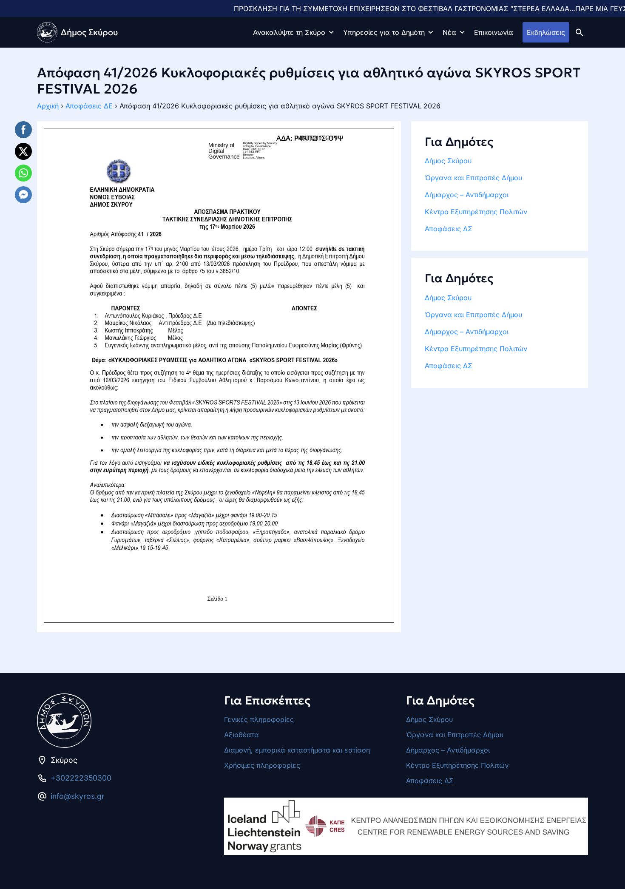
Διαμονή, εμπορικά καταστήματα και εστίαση (297, 750)
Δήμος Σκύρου (448, 160)
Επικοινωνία (493, 32)
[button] (579, 31)
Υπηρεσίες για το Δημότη (384, 32)
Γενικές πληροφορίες (259, 719)
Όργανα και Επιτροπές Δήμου (473, 177)
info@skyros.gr (78, 796)
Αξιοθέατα (241, 734)
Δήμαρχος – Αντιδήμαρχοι (467, 194)
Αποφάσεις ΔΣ (448, 228)
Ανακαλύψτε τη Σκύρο (289, 32)
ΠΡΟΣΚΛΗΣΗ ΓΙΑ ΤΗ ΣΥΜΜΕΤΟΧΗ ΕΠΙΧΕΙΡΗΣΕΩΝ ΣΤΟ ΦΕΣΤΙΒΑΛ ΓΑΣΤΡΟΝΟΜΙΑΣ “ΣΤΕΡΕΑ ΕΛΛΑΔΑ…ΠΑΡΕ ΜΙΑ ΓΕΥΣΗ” (406, 8)
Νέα (449, 32)
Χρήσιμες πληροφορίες (262, 765)
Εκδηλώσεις (546, 32)
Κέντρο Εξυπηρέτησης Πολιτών (476, 211)
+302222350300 (81, 777)
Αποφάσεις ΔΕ (89, 106)
